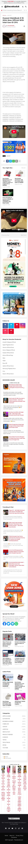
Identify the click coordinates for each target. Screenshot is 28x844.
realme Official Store (8, 366)
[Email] (16, 161)
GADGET (9, 15)
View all (23, 167)
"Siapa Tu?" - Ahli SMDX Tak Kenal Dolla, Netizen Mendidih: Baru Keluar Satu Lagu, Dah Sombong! (17, 512)
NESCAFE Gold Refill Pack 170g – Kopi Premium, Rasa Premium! (25, 781)
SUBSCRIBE (10, 1)
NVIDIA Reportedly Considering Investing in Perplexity (8, 684)
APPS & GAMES (14, 716)
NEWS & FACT (14, 732)
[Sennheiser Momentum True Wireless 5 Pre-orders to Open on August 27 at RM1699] (20, 677)
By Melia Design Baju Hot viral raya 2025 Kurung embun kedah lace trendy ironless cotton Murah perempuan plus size (8, 792)
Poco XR (5, 363)
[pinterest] (22, 828)
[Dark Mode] (23, 6)
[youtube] (12, 828)
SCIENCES (14, 737)
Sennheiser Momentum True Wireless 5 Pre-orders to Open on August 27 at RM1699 (8, 182)
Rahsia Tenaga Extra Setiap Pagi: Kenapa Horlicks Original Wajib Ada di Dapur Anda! (16, 426)
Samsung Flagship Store (9, 368)
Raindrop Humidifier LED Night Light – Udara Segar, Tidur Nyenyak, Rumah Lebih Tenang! (16, 414)
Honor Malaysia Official (9, 350)
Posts (6, 756)
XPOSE (14, 745)
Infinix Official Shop (8, 355)
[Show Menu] (2, 6)
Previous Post (5, 235)
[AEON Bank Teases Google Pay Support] (20, 696)
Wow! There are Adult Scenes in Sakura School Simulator (7, 644)
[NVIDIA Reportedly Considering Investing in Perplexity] (8, 677)
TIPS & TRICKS (14, 742)
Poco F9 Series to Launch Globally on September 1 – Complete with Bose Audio (8, 200)
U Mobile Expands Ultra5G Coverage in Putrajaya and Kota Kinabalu (20, 660)
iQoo (4, 358)
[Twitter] (10, 161)
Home (4, 15)
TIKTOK (14, 740)
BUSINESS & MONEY (14, 721)
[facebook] (6, 828)
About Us (11, 835)
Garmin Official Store (8, 347)
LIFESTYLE (14, 729)
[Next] (26, 10)
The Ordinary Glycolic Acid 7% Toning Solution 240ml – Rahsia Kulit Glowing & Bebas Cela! (3, 787)
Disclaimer (14, 837)
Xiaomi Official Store (8, 373)
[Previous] (24, 10)
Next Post (23, 235)
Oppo (4, 360)
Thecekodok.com (18, 840)
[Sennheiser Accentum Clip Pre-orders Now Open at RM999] (8, 696)
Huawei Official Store (8, 352)
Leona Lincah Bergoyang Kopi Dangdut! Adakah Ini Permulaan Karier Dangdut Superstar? (16, 552)
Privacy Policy (19, 835)
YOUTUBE (14, 747)
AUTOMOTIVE (14, 718)
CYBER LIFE (14, 724)
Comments (8, 758)
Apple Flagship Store (8, 344)
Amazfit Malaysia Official (9, 342)
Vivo (4, 371)
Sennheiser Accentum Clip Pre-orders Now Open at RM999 (19, 180)
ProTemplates (14, 841)
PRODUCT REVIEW (14, 734)
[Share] (24, 26)
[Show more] (19, 161)
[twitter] (9, 828)
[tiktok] (19, 828)
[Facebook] (7, 161)
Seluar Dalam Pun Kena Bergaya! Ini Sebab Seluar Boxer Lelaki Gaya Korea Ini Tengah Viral (17, 438)
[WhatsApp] (13, 161)
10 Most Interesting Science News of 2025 (13, 10)
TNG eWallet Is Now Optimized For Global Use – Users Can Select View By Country (7, 661)
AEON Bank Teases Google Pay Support (20, 703)
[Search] (26, 6)
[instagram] (15, 828)
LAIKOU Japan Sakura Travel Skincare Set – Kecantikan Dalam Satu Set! (14, 784)
